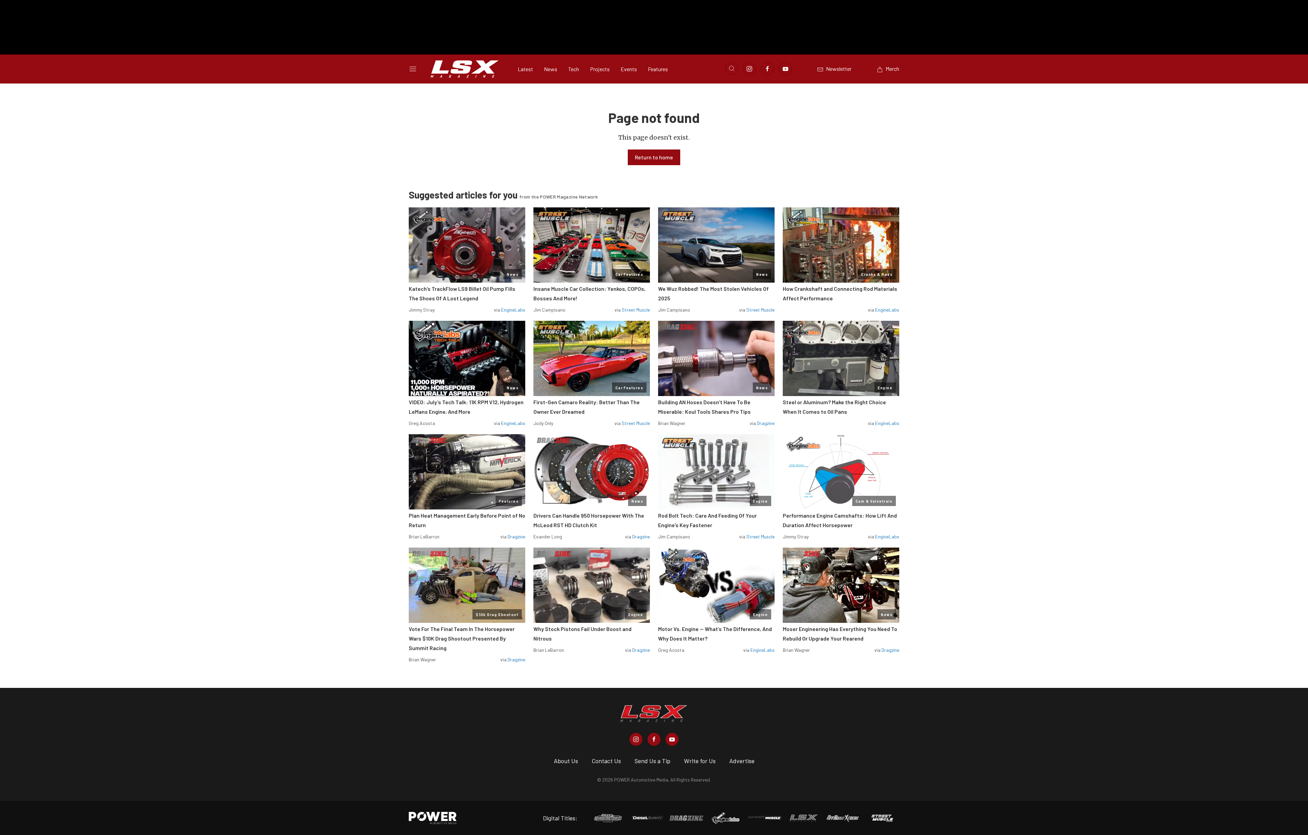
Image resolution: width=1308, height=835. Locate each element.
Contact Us (606, 761)
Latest (525, 69)
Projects (600, 69)
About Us (566, 761)
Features (658, 69)
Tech (573, 69)
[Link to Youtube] (785, 68)
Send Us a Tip (652, 761)
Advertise (741, 761)
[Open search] (732, 68)
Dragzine (766, 423)
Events (629, 69)
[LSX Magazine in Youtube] (672, 739)
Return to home (654, 157)
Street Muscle (636, 310)
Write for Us (700, 761)
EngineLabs (513, 310)
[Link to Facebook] (767, 68)
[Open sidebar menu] (413, 68)
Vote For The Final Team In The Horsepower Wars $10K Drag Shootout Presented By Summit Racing (462, 638)
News (550, 69)
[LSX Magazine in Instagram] (635, 739)
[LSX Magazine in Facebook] (654, 739)
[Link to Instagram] (749, 68)
